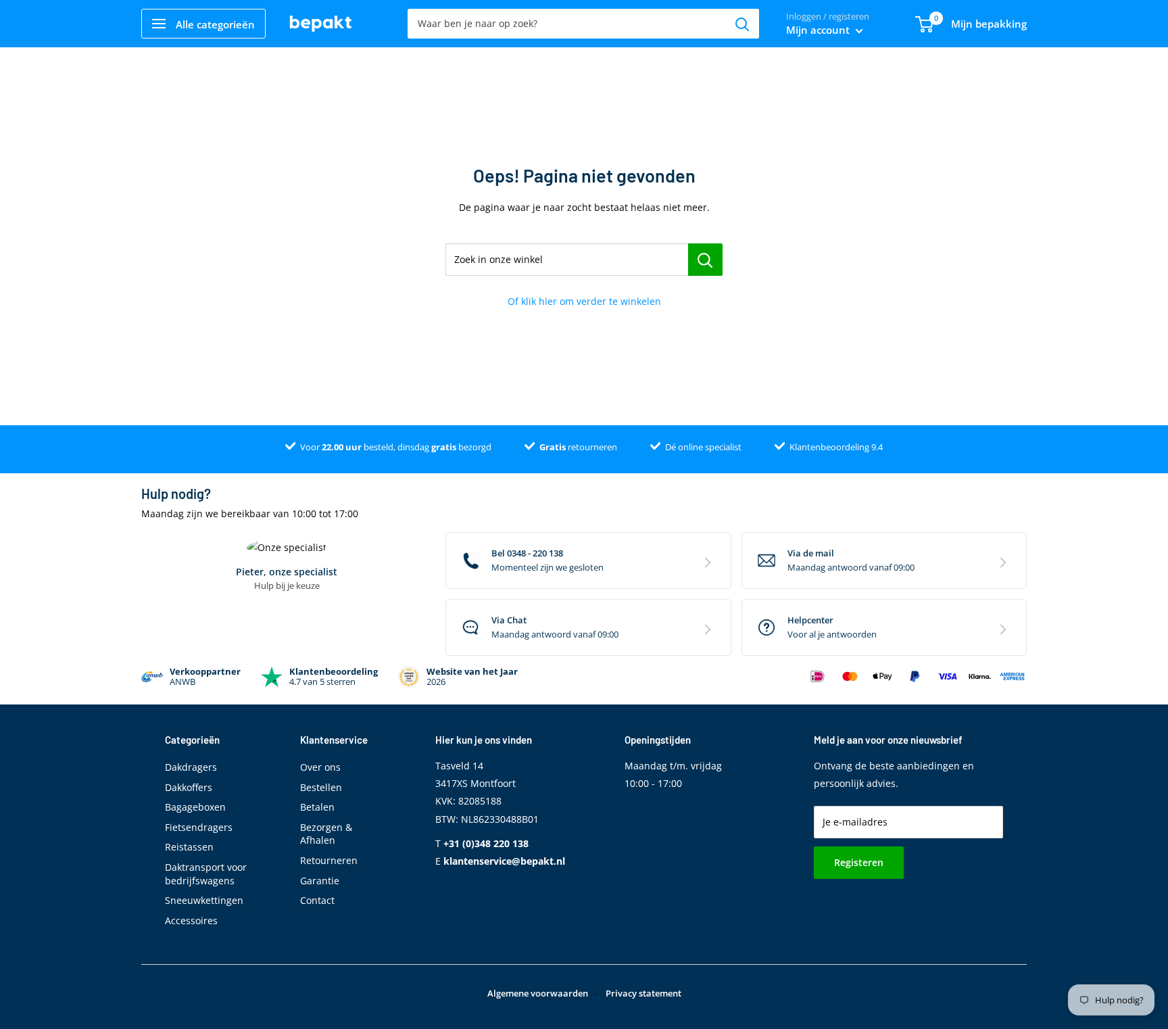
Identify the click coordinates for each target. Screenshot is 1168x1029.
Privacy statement (643, 993)
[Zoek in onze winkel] (705, 259)
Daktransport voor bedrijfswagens (206, 874)
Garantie (319, 880)
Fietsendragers (199, 827)
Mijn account (819, 30)
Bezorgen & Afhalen (326, 834)
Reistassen (189, 846)
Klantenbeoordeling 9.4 (836, 447)
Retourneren (329, 860)
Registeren (858, 862)
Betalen (317, 806)
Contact (317, 900)
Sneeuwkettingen (204, 900)
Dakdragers (191, 767)
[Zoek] (742, 24)
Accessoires (191, 920)
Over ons (320, 767)
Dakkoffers (188, 787)
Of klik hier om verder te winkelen (584, 301)
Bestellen (321, 787)
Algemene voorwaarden (537, 993)
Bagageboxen (195, 806)
